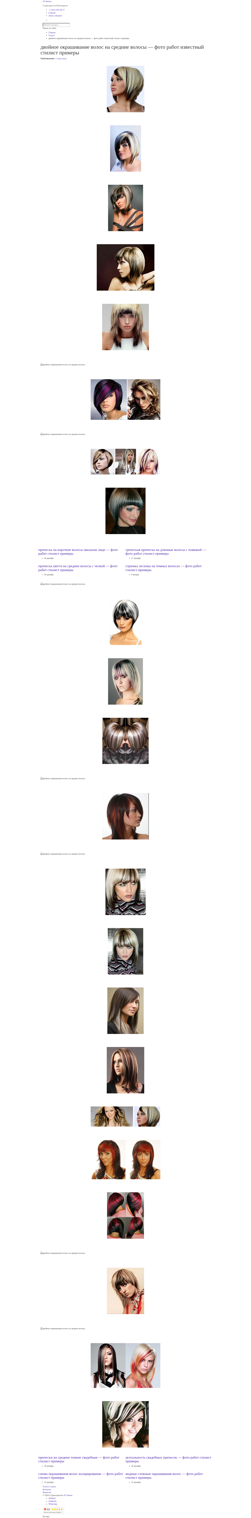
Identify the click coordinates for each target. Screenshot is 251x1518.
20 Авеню (47, 1)
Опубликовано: (48, 58)
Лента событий (55, 16)
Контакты (47, 1489)
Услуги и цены (49, 1487)
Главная (52, 13)
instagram (53, 1501)
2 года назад (60, 58)
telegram (52, 1498)
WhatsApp (53, 1504)
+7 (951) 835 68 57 (57, 10)
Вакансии (47, 1492)
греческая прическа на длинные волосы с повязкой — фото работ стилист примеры (166, 551)
